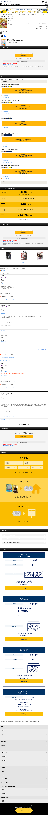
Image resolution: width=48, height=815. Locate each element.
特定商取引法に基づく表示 (5, 722)
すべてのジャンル (9, 14)
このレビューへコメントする (5, 301)
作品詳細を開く (5, 95)
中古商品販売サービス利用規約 (23, 721)
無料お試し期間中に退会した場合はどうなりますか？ (12, 535)
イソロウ (2, 401)
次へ (28, 424)
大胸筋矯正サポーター (4, 341)
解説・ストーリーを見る (7, 97)
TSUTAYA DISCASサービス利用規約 (13, 721)
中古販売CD (13, 4)
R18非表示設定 (5, 764)
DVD (1, 4)
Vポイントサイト (4, 782)
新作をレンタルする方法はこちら (8, 64)
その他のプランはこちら (19, 58)
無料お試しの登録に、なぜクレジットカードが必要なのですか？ (14, 538)
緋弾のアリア (24, 262)
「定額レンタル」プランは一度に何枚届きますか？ (11, 542)
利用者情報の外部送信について (14, 722)
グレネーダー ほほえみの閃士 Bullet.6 (15, 40)
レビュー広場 (4, 778)
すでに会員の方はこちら (29, 58)
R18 (46, 4)
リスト (43, 2)
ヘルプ (2, 771)
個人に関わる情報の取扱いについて (34, 721)
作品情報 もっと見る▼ (43, 26)
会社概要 (2, 721)
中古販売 (4, 760)
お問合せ (3, 775)
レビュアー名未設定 (4, 371)
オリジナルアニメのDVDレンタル (27, 14)
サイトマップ (21, 722)
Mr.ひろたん (3, 283)
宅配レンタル (5, 752)
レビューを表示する (4, 375)
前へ (19, 424)
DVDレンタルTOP (3, 14)
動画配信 (18, 4)
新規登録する (24, 588)
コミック (8, 4)
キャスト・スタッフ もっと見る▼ (41, 28)
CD (4, 4)
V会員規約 (5, 721)
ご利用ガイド (4, 767)
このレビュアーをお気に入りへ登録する (7, 299)
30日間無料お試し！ (24, 55)
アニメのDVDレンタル (17, 14)
